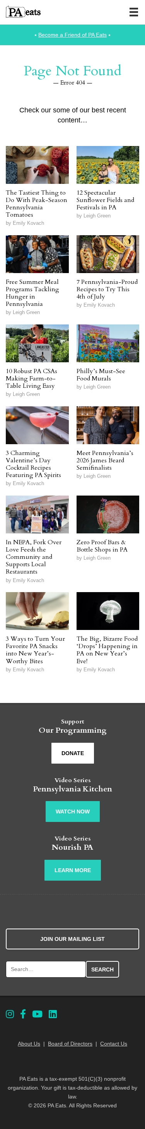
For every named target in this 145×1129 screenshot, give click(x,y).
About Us (29, 1044)
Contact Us (113, 1044)
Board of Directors (70, 1044)
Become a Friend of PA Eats (72, 35)
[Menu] (133, 12)
